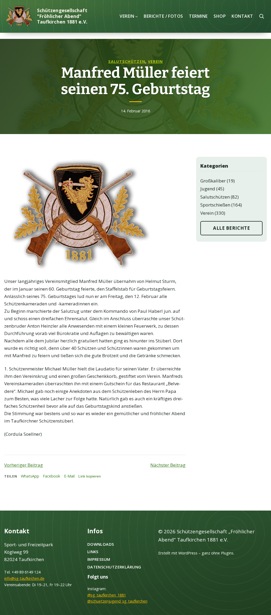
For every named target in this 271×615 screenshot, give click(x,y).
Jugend (207, 189)
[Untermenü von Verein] (136, 16)
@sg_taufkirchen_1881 (106, 595)
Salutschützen (126, 61)
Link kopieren (89, 476)
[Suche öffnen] (261, 16)
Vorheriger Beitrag (23, 465)
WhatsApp (30, 476)
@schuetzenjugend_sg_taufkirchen (117, 601)
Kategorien (214, 166)
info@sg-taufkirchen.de (24, 578)
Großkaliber (213, 181)
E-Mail (69, 476)
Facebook (51, 476)
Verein (155, 61)
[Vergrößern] (145, 163)
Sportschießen (215, 205)
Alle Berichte (231, 228)
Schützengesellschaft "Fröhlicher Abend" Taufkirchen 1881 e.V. (62, 16)
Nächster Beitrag (168, 465)
